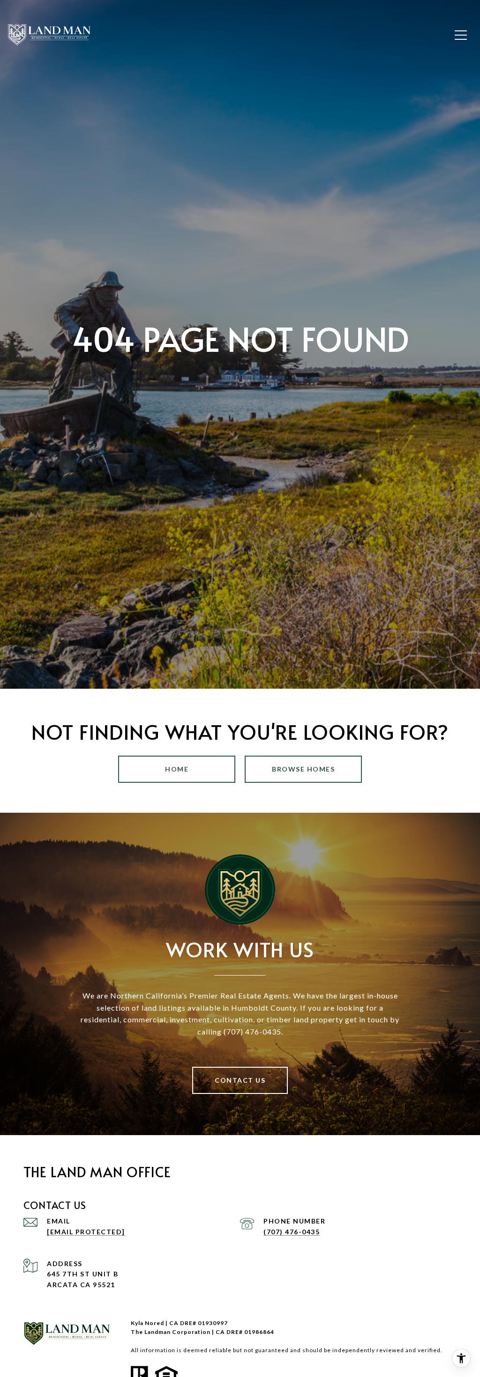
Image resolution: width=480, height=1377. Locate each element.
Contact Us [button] (240, 1080)
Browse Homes (303, 769)
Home (176, 769)
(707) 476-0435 (291, 1232)
